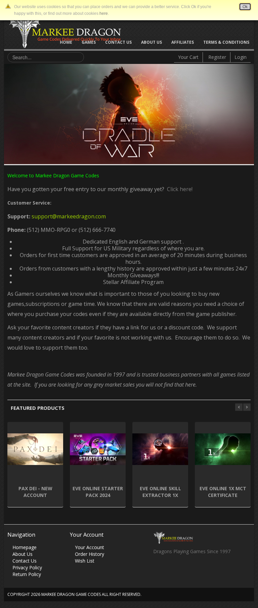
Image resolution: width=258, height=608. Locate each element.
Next (249, 112)
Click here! (178, 189)
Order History (89, 554)
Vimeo (197, 569)
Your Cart (188, 57)
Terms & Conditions (226, 42)
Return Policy (26, 574)
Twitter (171, 569)
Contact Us (118, 42)
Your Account (89, 547)
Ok (245, 6)
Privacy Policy (27, 567)
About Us (151, 42)
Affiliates (182, 42)
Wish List (84, 561)
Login (240, 57)
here (103, 13)
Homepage (24, 547)
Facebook (158, 569)
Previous (9, 112)
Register (217, 57)
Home (66, 42)
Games (89, 42)
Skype (184, 569)
